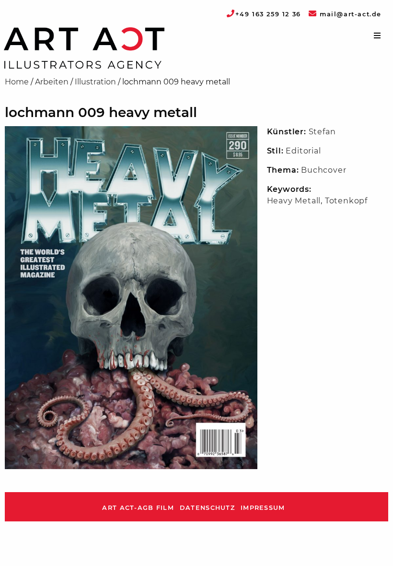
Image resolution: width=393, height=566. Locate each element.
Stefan (322, 131)
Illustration (95, 81)
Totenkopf (346, 200)
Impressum (263, 507)
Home (17, 81)
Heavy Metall (294, 200)
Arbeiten (52, 81)
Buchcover (323, 170)
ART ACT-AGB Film (137, 507)
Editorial (303, 150)
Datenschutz (207, 507)
